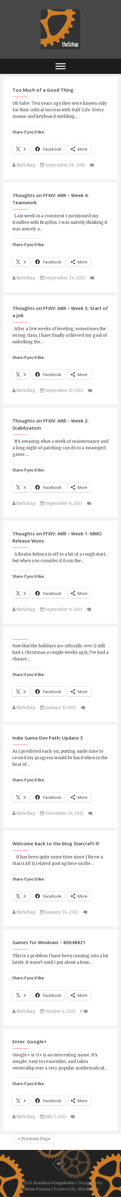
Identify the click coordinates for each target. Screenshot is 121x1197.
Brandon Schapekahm (54, 1182)
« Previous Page (34, 1138)
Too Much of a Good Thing (43, 90)
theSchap (25, 165)
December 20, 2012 (63, 813)
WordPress (88, 1189)
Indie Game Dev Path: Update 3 (47, 738)
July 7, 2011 (55, 1116)
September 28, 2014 (64, 165)
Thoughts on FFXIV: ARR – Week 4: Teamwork (50, 198)
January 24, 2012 (61, 912)
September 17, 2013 (63, 390)
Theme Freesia (36, 1189)
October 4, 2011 (59, 1011)
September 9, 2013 (63, 503)
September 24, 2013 (64, 278)
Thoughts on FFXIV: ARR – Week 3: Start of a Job (60, 311)
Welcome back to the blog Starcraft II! (55, 843)
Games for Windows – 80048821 (49, 942)
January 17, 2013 (60, 707)
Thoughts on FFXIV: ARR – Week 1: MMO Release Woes (57, 537)
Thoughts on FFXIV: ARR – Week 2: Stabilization (50, 424)
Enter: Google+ (29, 1041)
